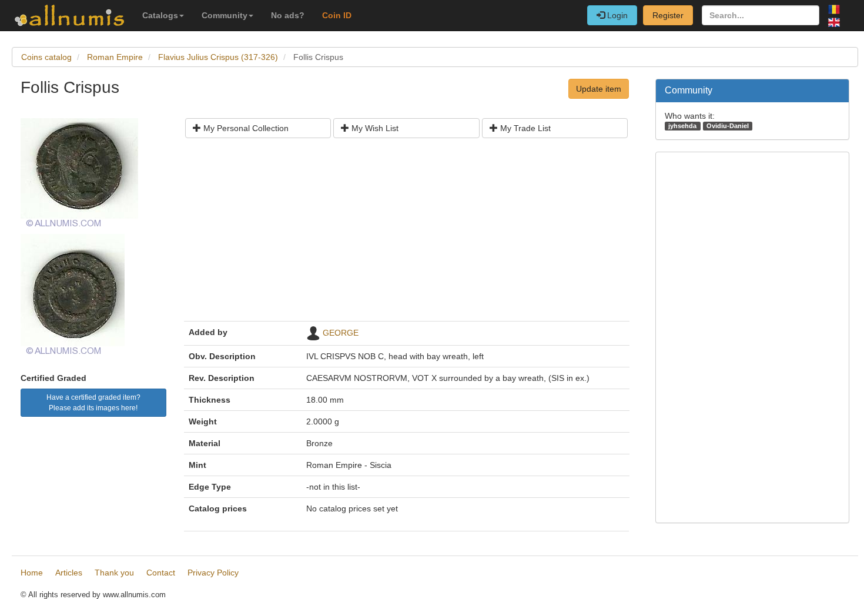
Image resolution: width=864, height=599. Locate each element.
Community (224, 15)
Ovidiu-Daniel (727, 125)
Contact (160, 572)
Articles (68, 572)
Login (616, 15)
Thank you (114, 572)
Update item (598, 88)
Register (668, 15)
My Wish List (373, 128)
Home (32, 572)
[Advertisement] (407, 234)
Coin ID (336, 15)
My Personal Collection (245, 128)
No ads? (287, 15)
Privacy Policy (213, 572)
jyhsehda (682, 125)
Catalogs (160, 15)
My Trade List (524, 128)
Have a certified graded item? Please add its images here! (93, 402)
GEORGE (341, 332)
